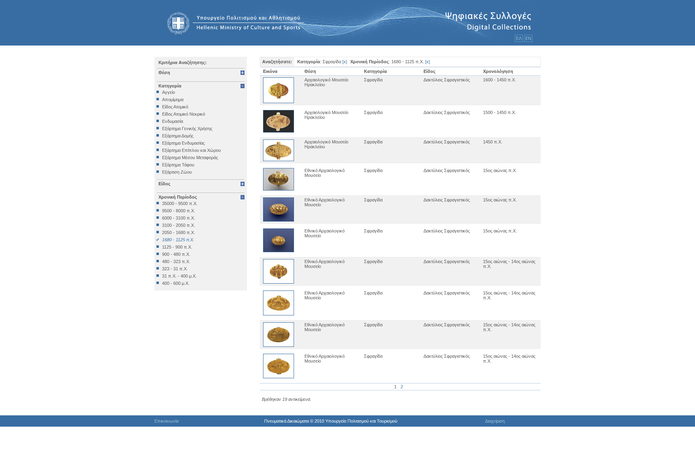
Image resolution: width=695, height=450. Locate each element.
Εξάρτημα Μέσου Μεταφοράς (190, 157)
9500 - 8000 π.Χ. (178, 210)
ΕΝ (528, 38)
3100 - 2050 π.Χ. (178, 225)
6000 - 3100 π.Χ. (178, 218)
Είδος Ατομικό (175, 106)
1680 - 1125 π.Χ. (178, 239)
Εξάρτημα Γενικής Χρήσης (187, 128)
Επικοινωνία (166, 421)
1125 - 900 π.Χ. (177, 247)
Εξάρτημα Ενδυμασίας (183, 143)
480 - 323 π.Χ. (176, 261)
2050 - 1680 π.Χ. (178, 232)
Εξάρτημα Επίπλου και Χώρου (191, 150)
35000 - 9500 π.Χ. (179, 203)
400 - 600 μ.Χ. (175, 283)
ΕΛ (519, 38)
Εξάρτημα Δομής (177, 135)
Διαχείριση (495, 421)
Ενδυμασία (172, 121)
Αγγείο (168, 92)
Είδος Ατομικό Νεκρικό (183, 114)
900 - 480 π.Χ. (176, 254)
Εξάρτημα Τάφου (178, 164)
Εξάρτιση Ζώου (177, 172)
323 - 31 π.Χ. (175, 268)
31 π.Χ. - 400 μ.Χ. (179, 276)
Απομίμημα (172, 99)
